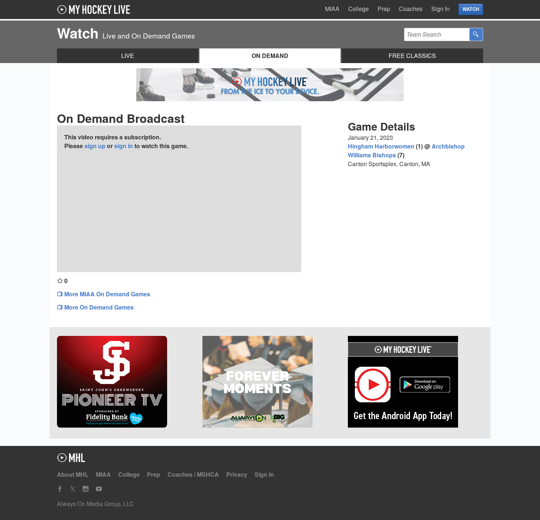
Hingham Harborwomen (381, 146)
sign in (123, 146)
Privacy (236, 474)
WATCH (470, 9)
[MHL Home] (71, 459)
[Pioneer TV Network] (124, 383)
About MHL (73, 474)
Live (127, 55)
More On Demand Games (98, 307)
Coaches (410, 8)
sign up (94, 146)
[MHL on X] (72, 489)
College (358, 8)
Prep (384, 8)
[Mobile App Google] (415, 383)
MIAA (332, 8)
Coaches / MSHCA (193, 474)
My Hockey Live (95, 9)
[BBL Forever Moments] (270, 383)
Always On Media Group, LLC (95, 503)
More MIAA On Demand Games (106, 294)
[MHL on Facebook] (60, 489)
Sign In (440, 8)
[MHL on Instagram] (86, 489)
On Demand (270, 55)
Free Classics (412, 55)
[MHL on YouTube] (99, 489)
